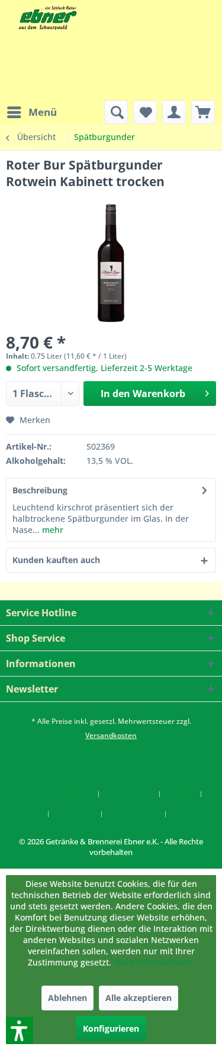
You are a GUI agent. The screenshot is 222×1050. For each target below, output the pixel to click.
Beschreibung (39, 490)
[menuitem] (31, 112)
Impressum (75, 814)
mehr (51, 529)
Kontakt (180, 794)
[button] (4, 863)
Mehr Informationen (154, 962)
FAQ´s (31, 814)
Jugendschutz (129, 794)
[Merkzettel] (145, 112)
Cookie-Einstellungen (55, 794)
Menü (42, 112)
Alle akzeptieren (138, 997)
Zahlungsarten (133, 814)
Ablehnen (67, 997)
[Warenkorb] (203, 112)
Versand (186, 814)
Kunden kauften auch (56, 559)
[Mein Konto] (174, 112)
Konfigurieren (111, 1028)
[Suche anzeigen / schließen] (116, 112)
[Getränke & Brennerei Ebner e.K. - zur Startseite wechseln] (46, 18)
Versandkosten (111, 735)
